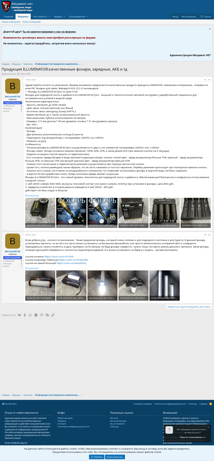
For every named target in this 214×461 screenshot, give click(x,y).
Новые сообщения (11, 21)
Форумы (23, 16)
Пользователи (77, 16)
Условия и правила (142, 403)
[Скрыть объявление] (209, 29)
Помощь (192, 403)
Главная (8, 16)
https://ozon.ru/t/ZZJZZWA (73, 259)
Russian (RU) (10, 403)
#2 (209, 234)
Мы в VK (114, 418)
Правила (61, 420)
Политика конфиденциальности (170, 403)
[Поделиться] (205, 80)
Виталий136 (10, 73)
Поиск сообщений (31, 21)
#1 (209, 79)
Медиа (58, 16)
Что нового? (40, 16)
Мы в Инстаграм (118, 420)
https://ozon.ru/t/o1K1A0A (58, 256)
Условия (61, 423)
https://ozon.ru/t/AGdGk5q (71, 263)
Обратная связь (65, 418)
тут (204, 437)
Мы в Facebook (117, 423)
